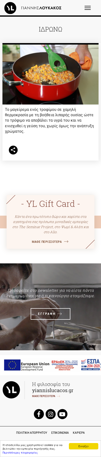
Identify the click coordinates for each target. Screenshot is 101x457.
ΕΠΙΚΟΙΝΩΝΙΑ (60, 432)
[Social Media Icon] (39, 413)
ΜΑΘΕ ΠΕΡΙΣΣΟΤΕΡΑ (47, 242)
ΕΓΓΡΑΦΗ (46, 314)
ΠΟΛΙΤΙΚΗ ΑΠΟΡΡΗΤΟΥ (31, 432)
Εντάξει (83, 446)
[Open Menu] (91, 10)
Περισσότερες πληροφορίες (20, 452)
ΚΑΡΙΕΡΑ (79, 432)
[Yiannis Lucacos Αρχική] (34, 7)
